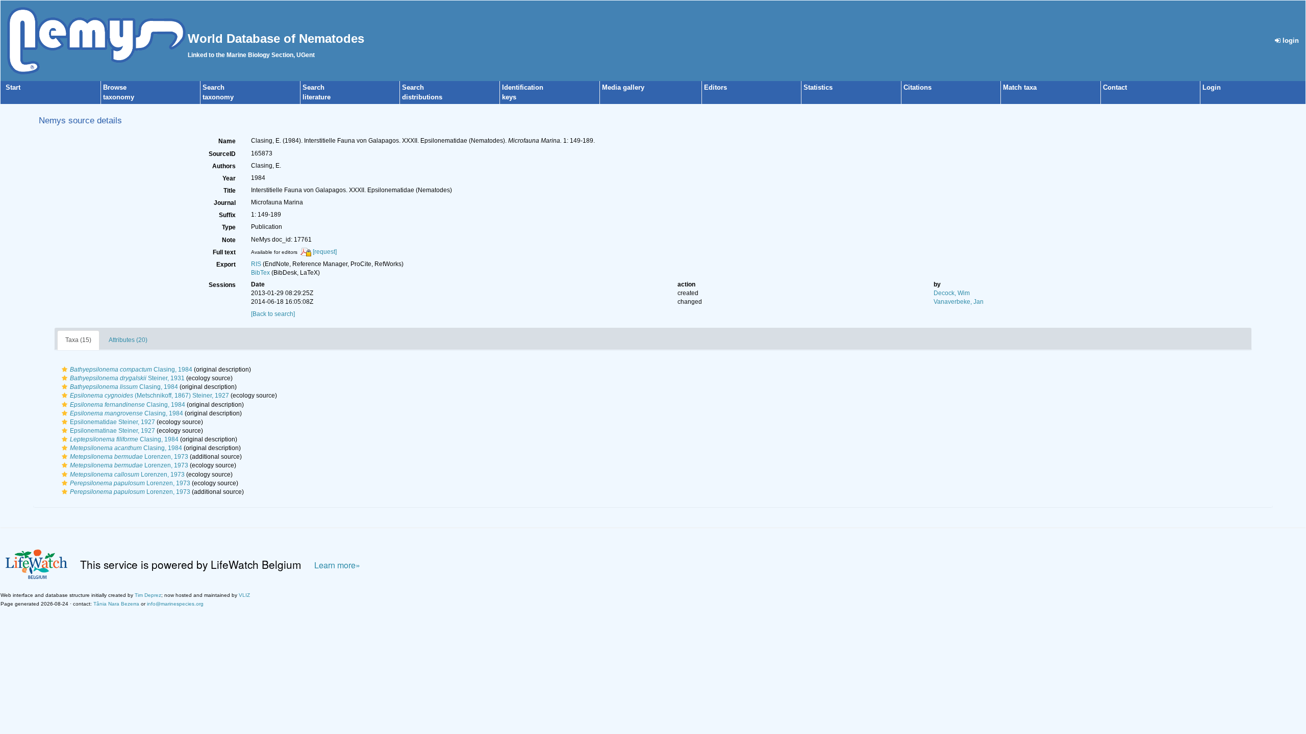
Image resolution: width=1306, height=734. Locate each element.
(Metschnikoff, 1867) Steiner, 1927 (149, 395)
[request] (325, 251)
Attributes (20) (128, 340)
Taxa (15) (78, 340)
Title (229, 190)
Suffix (227, 215)
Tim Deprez (148, 595)
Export (226, 264)
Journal (225, 202)
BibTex (260, 272)
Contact (1115, 87)
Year (229, 178)
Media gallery (623, 87)
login (1289, 40)
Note (229, 240)
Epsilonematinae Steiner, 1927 (112, 430)
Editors (715, 87)
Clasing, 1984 (131, 369)
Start (13, 87)
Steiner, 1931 (127, 378)
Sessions (222, 285)
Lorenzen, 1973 (129, 456)
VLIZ (244, 595)
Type (229, 227)
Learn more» (337, 565)
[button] (64, 369)
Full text (224, 252)
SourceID (222, 154)
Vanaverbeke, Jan (959, 301)
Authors (224, 166)
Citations (917, 87)
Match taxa (1020, 87)
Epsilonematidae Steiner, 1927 (112, 422)
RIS (256, 264)
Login (1211, 87)
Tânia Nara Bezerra (116, 604)
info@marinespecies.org (175, 604)
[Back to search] (273, 314)
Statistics (818, 87)
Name (227, 141)
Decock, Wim (952, 293)
